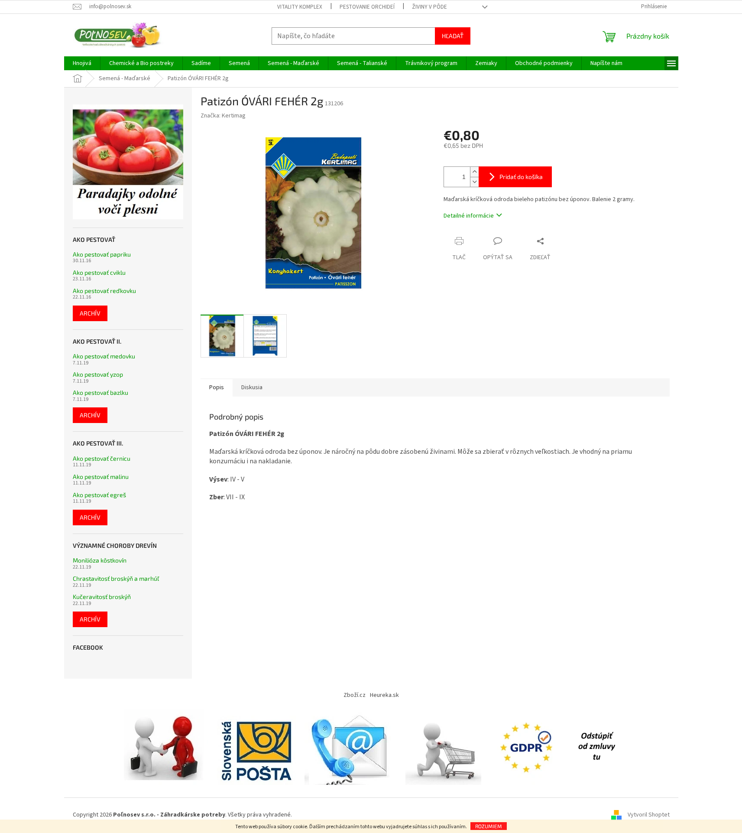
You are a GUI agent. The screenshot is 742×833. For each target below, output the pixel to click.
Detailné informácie (469, 216)
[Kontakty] (351, 746)
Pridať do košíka (521, 176)
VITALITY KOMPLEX (299, 7)
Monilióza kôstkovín (99, 560)
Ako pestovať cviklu (99, 272)
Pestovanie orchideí (367, 7)
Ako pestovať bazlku (100, 392)
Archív (90, 313)
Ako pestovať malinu (101, 476)
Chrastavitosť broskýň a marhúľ (116, 578)
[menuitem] (82, 63)
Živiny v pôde (429, 7)
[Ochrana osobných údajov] (528, 746)
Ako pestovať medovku (104, 356)
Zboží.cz (354, 695)
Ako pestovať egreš (99, 494)
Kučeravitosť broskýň (102, 596)
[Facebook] (596, 746)
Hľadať (452, 35)
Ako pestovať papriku (102, 254)
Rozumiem (488, 826)
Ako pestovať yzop (98, 374)
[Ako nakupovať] (443, 746)
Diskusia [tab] (251, 387)
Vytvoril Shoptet (649, 815)
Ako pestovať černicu (101, 458)
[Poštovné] (256, 746)
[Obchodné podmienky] (166, 746)
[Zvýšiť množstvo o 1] (474, 172)
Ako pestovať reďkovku (104, 290)
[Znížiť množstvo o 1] (474, 182)
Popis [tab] (216, 387)
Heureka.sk (384, 695)
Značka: (223, 115)
